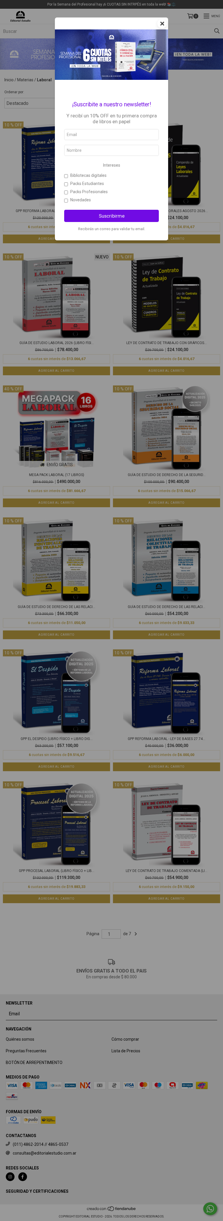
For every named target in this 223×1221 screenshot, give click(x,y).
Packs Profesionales (89, 191)
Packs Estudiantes (87, 183)
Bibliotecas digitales (88, 175)
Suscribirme (112, 216)
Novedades (80, 200)
